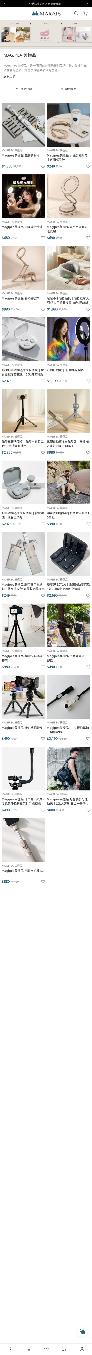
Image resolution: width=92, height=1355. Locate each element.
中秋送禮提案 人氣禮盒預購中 (46, 4)
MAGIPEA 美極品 (12, 150)
